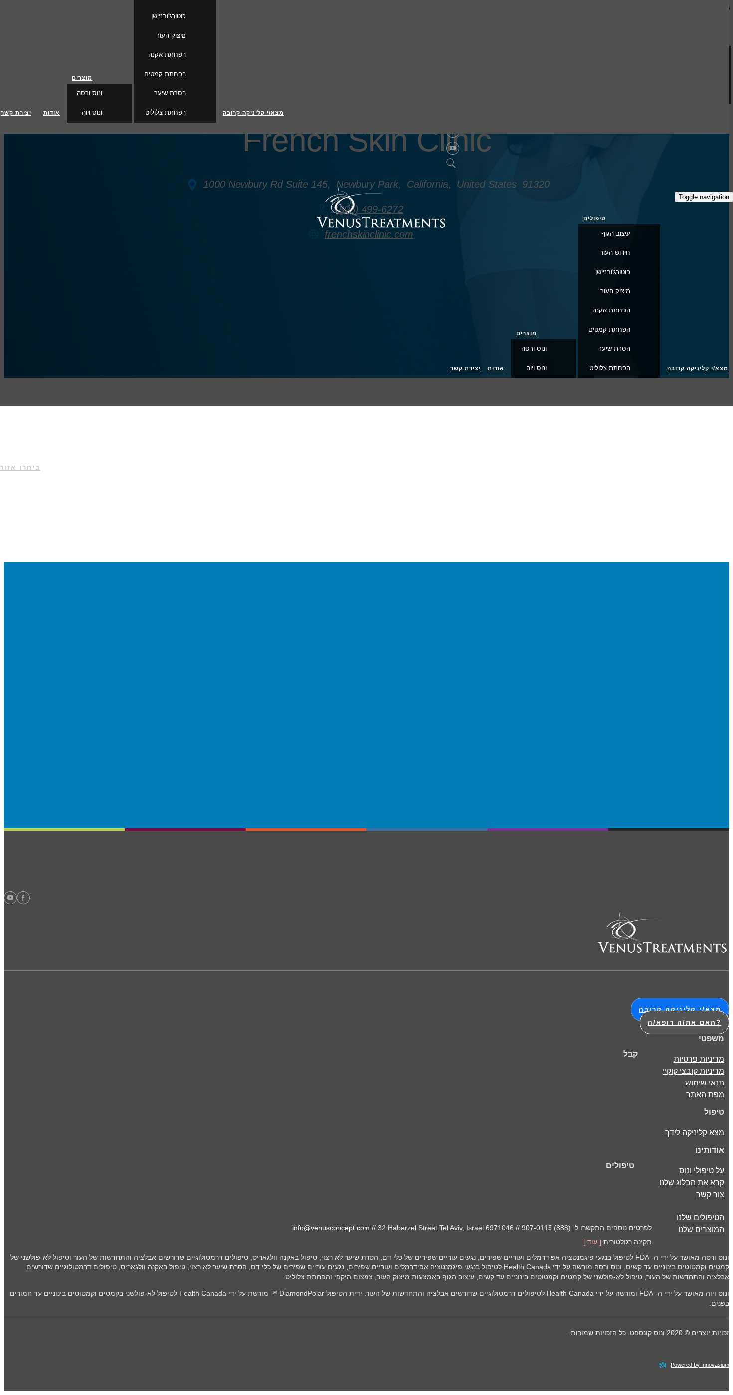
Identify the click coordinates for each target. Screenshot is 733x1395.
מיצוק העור (615, 291)
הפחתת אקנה (611, 310)
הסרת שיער (614, 348)
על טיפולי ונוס (701, 1170)
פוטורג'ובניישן (612, 272)
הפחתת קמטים (609, 329)
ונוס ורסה (534, 348)
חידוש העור (615, 252)
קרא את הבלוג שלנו (691, 1182)
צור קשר (710, 1194)
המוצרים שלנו (701, 1229)
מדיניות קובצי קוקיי (693, 1071)
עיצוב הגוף (615, 233)
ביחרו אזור (20, 467)
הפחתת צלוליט (609, 368)
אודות (496, 368)
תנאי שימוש (704, 1083)
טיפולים (594, 218)
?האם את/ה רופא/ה (684, 1022)
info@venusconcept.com (331, 1228)
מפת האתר (705, 1094)
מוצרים (526, 333)
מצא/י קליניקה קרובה (697, 368)
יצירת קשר (465, 368)
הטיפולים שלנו (700, 1217)
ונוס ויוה (536, 368)
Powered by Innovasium (700, 1365)
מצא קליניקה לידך (694, 1132)
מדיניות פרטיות (699, 1059)
